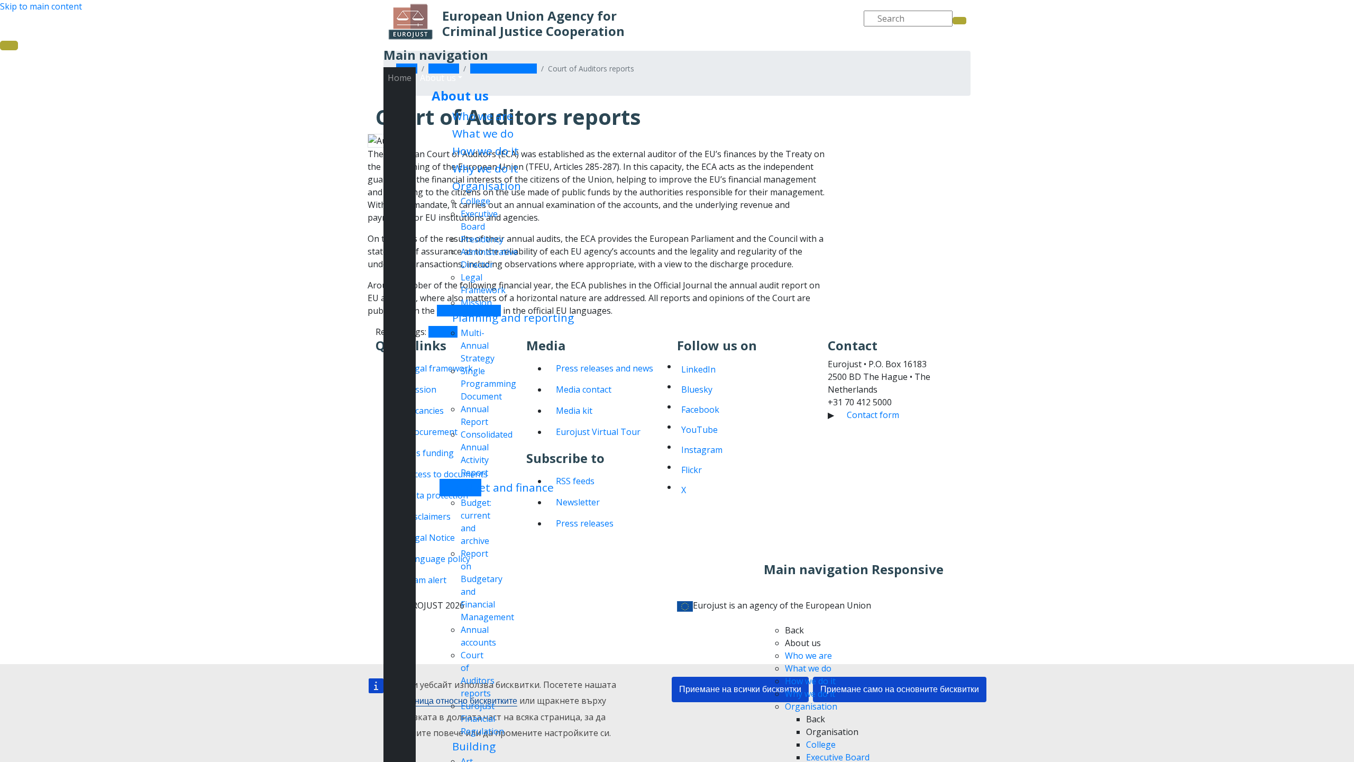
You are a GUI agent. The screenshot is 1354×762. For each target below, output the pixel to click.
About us (460, 95)
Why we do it (485, 168)
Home (399, 78)
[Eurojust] (411, 21)
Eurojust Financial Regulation (482, 718)
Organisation (486, 185)
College (475, 201)
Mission (476, 303)
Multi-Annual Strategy (478, 345)
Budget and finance (503, 487)
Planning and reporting (513, 317)
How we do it (485, 150)
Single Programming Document (488, 383)
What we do (483, 133)
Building (474, 746)
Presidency (482, 239)
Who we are (482, 115)
